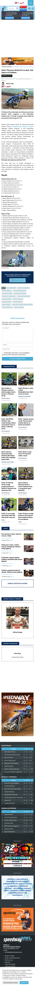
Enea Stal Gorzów (23, 288)
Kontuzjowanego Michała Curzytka (22, 126)
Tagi (3, 288)
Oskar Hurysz (6, 302)
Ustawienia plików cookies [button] (11, 982)
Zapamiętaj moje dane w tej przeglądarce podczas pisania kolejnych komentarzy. (16, 354)
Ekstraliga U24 (7, 76)
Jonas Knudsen (7, 293)
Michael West (6, 299)
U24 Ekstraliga (7, 307)
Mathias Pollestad (23, 296)
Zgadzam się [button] (24, 982)
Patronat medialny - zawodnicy (12, 599)
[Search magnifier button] (17, 8)
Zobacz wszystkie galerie (17, 583)
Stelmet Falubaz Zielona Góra (22, 304)
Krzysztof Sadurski (8, 296)
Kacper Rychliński (20, 293)
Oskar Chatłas (18, 299)
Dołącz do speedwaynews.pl (12, 958)
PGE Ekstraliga (5, 398)
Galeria (5, 528)
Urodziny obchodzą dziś (10, 643)
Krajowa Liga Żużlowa (24, 396)
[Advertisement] (17, 39)
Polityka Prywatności (10, 964)
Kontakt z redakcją (9, 956)
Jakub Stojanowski (19, 291)
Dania (3, 520)
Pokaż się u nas (8, 960)
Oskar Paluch (17, 302)
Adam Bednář (11, 288)
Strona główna (6, 67)
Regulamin (7, 962)
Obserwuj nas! (19, 280)
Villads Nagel (18, 307)
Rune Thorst (6, 304)
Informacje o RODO (9, 966)
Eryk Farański (6, 291)
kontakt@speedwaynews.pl (13, 952)
